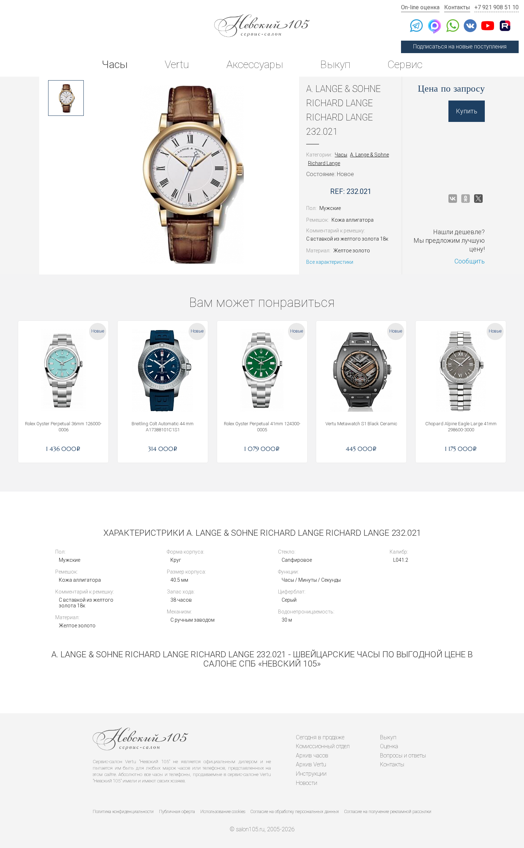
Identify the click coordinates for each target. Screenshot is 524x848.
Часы (115, 64)
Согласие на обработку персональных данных (295, 811)
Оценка (389, 746)
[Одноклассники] (465, 198)
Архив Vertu (311, 764)
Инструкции (311, 773)
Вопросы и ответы (403, 755)
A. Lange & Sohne (369, 154)
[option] (66, 98)
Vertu (177, 64)
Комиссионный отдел (323, 746)
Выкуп (335, 64)
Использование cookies (222, 811)
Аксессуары (254, 64)
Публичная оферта (177, 811)
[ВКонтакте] (452, 198)
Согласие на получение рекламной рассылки (387, 811)
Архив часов (312, 755)
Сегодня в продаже (320, 737)
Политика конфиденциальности (123, 811)
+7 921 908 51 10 (496, 7)
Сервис (404, 64)
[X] (478, 198)
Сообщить (469, 261)
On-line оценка (420, 7)
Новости (306, 783)
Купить (466, 111)
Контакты (457, 7)
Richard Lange (324, 163)
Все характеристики (329, 261)
